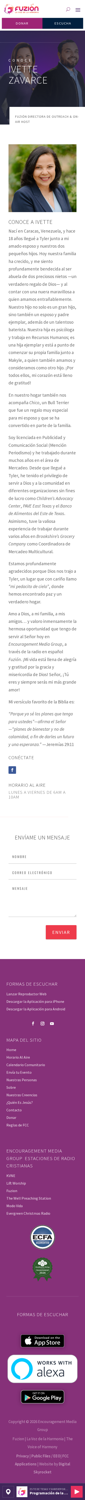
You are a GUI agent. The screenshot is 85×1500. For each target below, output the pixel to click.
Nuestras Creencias (21, 1095)
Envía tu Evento (19, 1072)
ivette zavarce (28, 74)
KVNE (10, 1175)
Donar (22, 23)
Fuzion (11, 1190)
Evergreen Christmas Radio (28, 1213)
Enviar (61, 932)
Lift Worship (16, 1183)
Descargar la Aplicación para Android (35, 1009)
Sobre (11, 1087)
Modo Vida (14, 1205)
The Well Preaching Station (28, 1198)
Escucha (63, 23)
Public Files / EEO (45, 1456)
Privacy (22, 1456)
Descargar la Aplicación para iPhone (35, 1001)
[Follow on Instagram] (42, 1023)
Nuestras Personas (21, 1079)
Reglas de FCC (17, 1125)
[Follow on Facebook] (12, 770)
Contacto (14, 1110)
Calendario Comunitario (25, 1064)
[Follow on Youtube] (52, 1023)
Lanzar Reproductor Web (26, 994)
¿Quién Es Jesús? (19, 1102)
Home (11, 1049)
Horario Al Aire (18, 1057)
